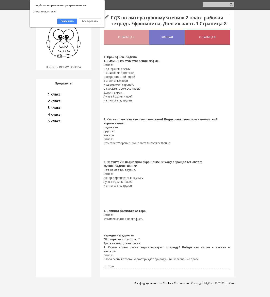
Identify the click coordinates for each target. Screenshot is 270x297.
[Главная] (63, 62)
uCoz (231, 283)
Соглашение (182, 283)
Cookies (168, 283)
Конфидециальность (148, 283)
